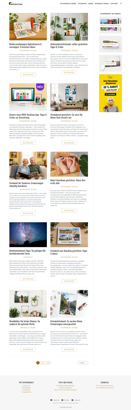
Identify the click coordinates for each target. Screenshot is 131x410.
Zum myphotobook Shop (104, 385)
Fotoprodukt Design (68, 3)
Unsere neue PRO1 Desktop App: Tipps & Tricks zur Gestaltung (28, 116)
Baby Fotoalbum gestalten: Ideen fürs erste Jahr (67, 181)
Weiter (83, 363)
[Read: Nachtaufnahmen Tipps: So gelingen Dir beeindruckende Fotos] (28, 234)
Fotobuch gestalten (65, 388)
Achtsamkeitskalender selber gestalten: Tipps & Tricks (69, 45)
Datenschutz (63, 403)
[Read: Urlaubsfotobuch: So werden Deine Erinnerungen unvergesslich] (69, 304)
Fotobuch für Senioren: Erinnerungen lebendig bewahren (26, 184)
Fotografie (82, 3)
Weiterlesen (29, 74)
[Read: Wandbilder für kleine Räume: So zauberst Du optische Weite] (28, 304)
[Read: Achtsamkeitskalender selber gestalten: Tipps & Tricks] (69, 26)
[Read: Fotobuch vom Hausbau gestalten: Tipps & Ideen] (69, 234)
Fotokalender (26, 388)
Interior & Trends (102, 3)
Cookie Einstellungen (72, 403)
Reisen (90, 3)
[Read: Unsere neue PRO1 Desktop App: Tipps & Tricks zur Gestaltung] (28, 97)
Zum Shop (114, 3)
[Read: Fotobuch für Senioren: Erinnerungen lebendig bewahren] (28, 165)
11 (48, 363)
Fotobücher (26, 385)
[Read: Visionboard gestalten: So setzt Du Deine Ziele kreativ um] (69, 97)
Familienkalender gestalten (65, 385)
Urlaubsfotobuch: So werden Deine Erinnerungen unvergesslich (66, 322)
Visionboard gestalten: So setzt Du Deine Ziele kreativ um (66, 116)
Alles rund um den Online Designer (65, 390)
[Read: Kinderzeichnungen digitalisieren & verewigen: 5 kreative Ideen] (28, 26)
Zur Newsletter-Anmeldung (105, 388)
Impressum (56, 403)
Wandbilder (26, 390)
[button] (121, 3)
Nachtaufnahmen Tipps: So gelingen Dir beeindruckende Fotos (27, 252)
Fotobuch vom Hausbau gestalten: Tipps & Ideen (68, 252)
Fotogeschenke (26, 392)
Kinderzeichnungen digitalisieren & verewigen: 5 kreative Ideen (25, 45)
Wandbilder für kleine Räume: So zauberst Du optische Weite (24, 322)
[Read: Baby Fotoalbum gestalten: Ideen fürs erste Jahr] (69, 164)
